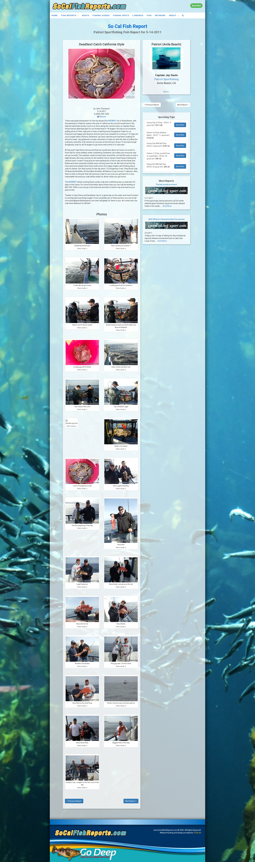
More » (166, 92)
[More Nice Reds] (82, 728)
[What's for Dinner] (121, 431)
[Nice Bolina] (121, 609)
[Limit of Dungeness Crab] (82, 471)
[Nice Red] (120, 520)
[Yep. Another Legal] (121, 392)
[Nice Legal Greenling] (121, 471)
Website (102, 117)
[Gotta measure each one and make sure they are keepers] (121, 310)
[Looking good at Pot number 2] (121, 271)
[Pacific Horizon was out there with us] (121, 688)
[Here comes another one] (121, 352)
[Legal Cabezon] (82, 569)
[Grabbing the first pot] (82, 231)
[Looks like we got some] (82, 271)
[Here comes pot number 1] (121, 231)
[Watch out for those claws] (82, 310)
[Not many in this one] (82, 392)
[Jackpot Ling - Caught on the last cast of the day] (82, 768)
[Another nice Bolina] (82, 649)
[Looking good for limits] (82, 352)
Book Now (180, 125)
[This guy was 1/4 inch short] (121, 649)
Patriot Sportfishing (166, 79)
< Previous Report (74, 801)
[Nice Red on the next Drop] (82, 688)
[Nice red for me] (82, 609)
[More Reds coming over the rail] (121, 569)
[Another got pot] (72, 420)
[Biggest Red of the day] (121, 728)
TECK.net (197, 833)
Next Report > (131, 801)
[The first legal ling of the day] (82, 511)
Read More (167, 206)
